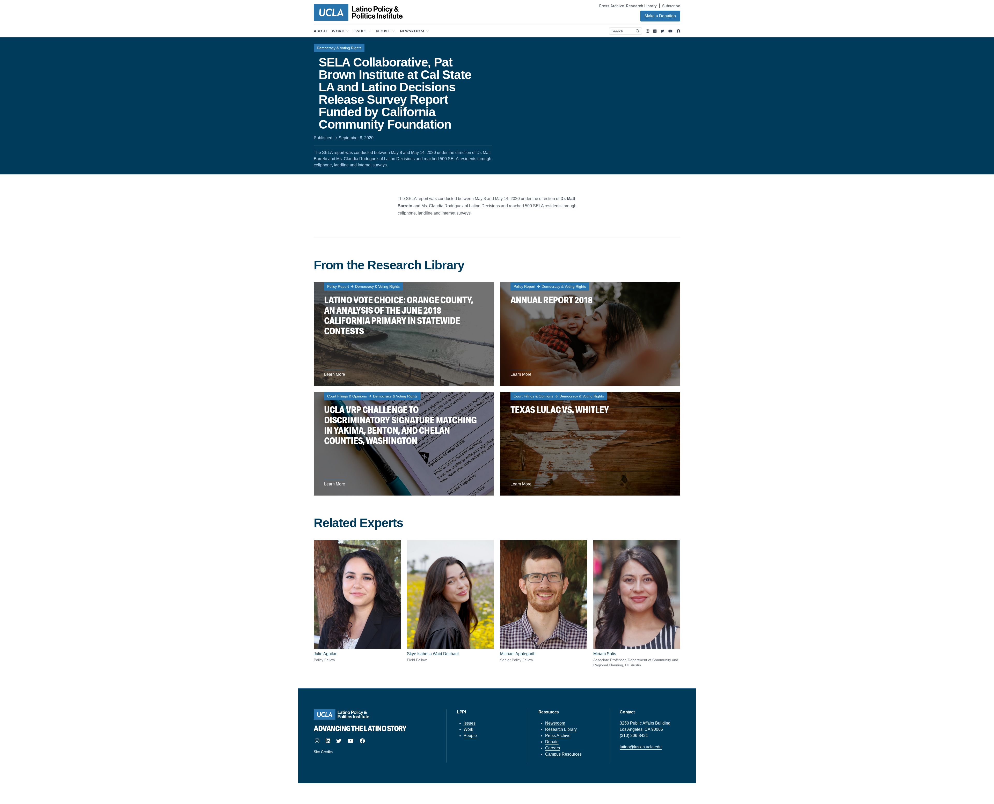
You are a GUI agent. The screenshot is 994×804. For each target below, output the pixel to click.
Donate (552, 742)
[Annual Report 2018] (590, 334)
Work (468, 729)
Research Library (641, 6)
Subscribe (671, 6)
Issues (470, 723)
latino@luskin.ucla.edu (641, 747)
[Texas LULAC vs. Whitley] (590, 444)
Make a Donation (660, 16)
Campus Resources (563, 754)
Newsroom (555, 723)
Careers (552, 748)
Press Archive (611, 6)
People (470, 735)
